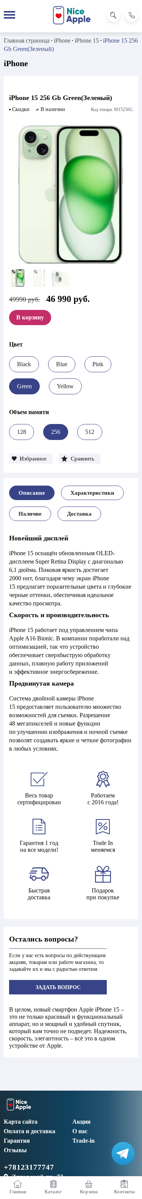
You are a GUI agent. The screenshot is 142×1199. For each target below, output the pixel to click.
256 (55, 432)
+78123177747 (29, 1167)
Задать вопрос (58, 987)
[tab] (32, 493)
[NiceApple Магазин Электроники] (72, 15)
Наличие (30, 514)
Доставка (79, 514)
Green (24, 386)
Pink (97, 364)
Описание (32, 493)
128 (21, 432)
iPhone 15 (87, 40)
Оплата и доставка (29, 1131)
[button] (31, 459)
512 (89, 432)
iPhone (62, 40)
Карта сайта (20, 1121)
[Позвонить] (131, 15)
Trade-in (83, 1140)
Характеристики (92, 493)
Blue (61, 364)
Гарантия (17, 1140)
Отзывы (15, 1150)
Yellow (65, 386)
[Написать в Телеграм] (123, 1153)
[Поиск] (113, 15)
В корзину (30, 317)
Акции (81, 1121)
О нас (79, 1131)
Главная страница (27, 40)
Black (24, 364)
